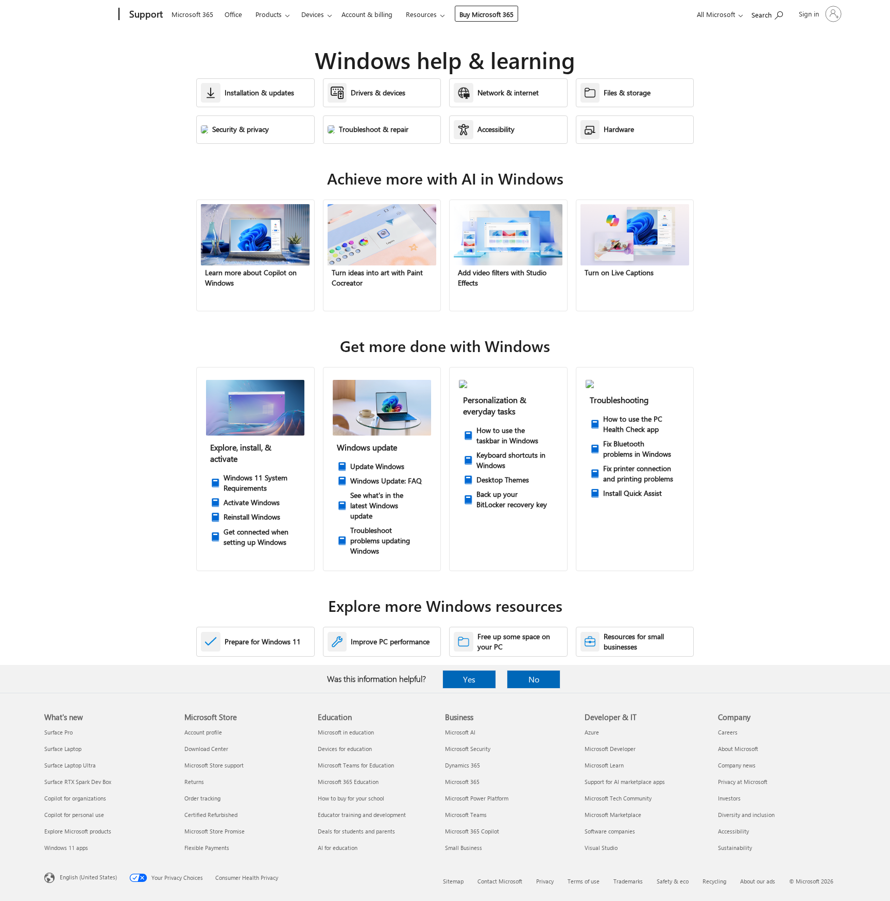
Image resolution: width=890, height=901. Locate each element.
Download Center (206, 749)
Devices (312, 14)
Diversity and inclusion (746, 815)
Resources (421, 14)
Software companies (610, 831)
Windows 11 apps (66, 848)
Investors (729, 798)
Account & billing (366, 14)
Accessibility (733, 831)
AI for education (337, 848)
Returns (194, 782)
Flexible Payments (206, 848)
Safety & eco (673, 881)
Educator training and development (362, 815)
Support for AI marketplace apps (625, 782)
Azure (592, 732)
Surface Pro (58, 732)
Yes (469, 679)
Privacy (545, 881)
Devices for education (345, 749)
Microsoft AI (460, 732)
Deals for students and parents (356, 831)
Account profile (203, 732)
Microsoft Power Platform (476, 798)
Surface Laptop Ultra (70, 765)
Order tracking (202, 798)
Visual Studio (601, 848)
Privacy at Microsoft (742, 782)
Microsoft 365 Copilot (472, 831)
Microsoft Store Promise (214, 831)
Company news (737, 765)
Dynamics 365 (462, 765)
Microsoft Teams (466, 815)
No (533, 679)
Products (268, 14)
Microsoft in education (346, 732)
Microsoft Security (467, 749)
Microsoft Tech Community (618, 798)
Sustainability (735, 848)
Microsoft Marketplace (613, 815)
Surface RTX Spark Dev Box (77, 782)
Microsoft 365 (192, 14)
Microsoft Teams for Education (356, 765)
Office (233, 14)
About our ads (757, 881)
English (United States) (88, 877)
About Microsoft (738, 749)
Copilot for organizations (75, 798)
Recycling (714, 881)
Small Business (463, 848)
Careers (728, 732)
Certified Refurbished (210, 815)
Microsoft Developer (610, 749)
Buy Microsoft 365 (486, 14)
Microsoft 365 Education (348, 782)
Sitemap (453, 881)
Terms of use (584, 881)
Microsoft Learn (604, 765)
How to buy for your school (351, 798)
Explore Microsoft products (77, 831)
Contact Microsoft (499, 881)
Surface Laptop (62, 749)
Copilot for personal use (74, 815)
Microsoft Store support (214, 765)
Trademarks (628, 881)
